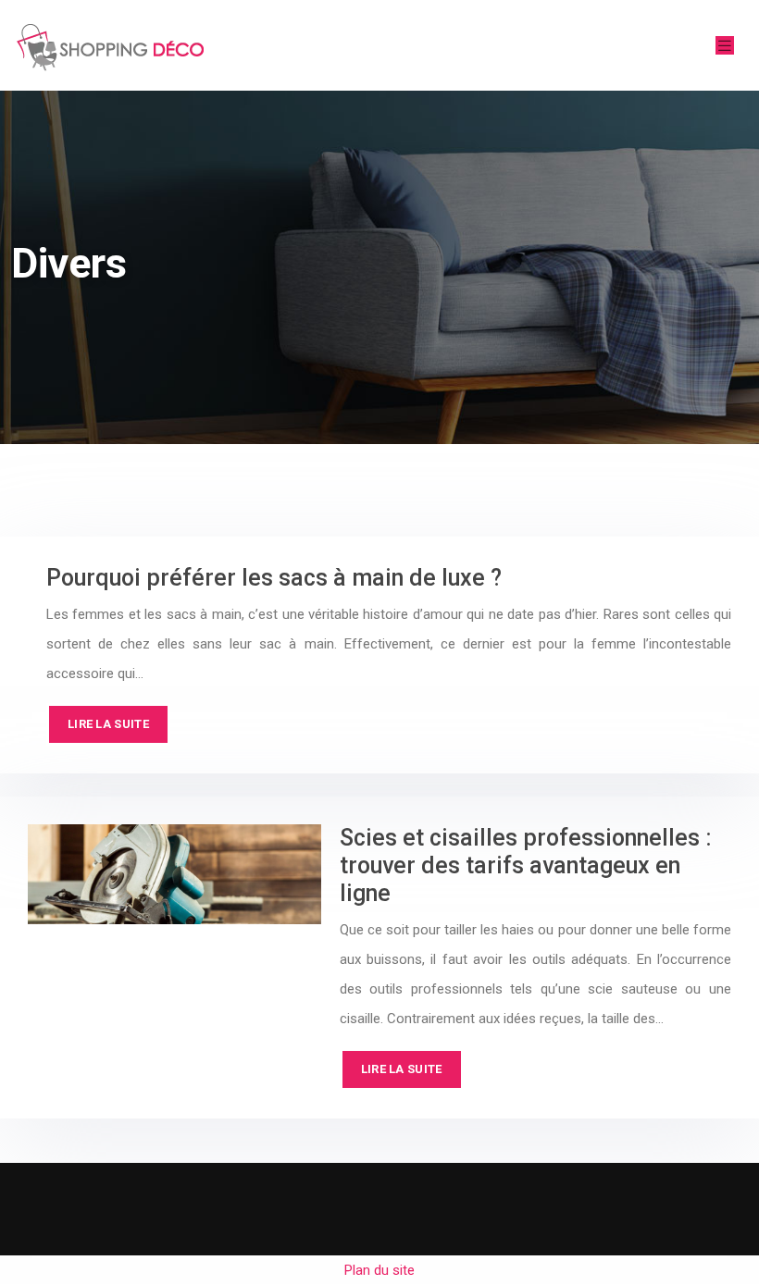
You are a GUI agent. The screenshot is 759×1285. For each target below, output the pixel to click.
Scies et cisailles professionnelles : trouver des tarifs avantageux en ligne (526, 865)
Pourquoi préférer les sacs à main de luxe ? (274, 577)
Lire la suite (108, 724)
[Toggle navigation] (724, 45)
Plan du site (379, 1270)
